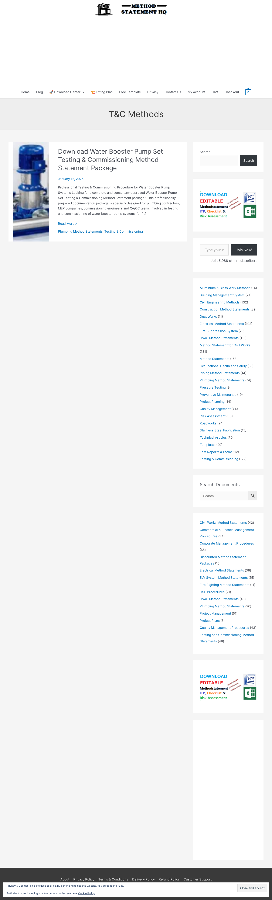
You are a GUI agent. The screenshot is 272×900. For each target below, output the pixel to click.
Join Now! (244, 250)
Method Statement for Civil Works (225, 345)
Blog (39, 92)
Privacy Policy (83, 879)
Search (205, 152)
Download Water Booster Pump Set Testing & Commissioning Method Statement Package (110, 159)
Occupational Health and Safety (223, 366)
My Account (196, 92)
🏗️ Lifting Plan (102, 92)
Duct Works (208, 317)
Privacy (152, 92)
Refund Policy (169, 879)
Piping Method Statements (220, 373)
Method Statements (214, 359)
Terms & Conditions (113, 879)
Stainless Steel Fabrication (220, 430)
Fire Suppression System (219, 331)
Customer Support (198, 879)
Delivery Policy (143, 879)
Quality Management (215, 409)
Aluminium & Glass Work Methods (225, 288)
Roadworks (208, 423)
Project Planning (212, 402)
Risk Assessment (212, 416)
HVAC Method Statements (219, 338)
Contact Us (173, 92)
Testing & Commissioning (123, 231)
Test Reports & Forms (216, 452)
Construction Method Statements (225, 309)
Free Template (130, 92)
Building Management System (222, 295)
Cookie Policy (86, 893)
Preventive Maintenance (218, 395)
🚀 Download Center (65, 92)
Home (25, 92)
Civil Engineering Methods (219, 302)
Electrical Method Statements (222, 324)
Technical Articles (213, 437)
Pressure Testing (213, 387)
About (64, 879)
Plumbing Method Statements (80, 231)
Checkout (232, 92)
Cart (215, 92)
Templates (207, 445)
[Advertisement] (136, 47)
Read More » (67, 223)
